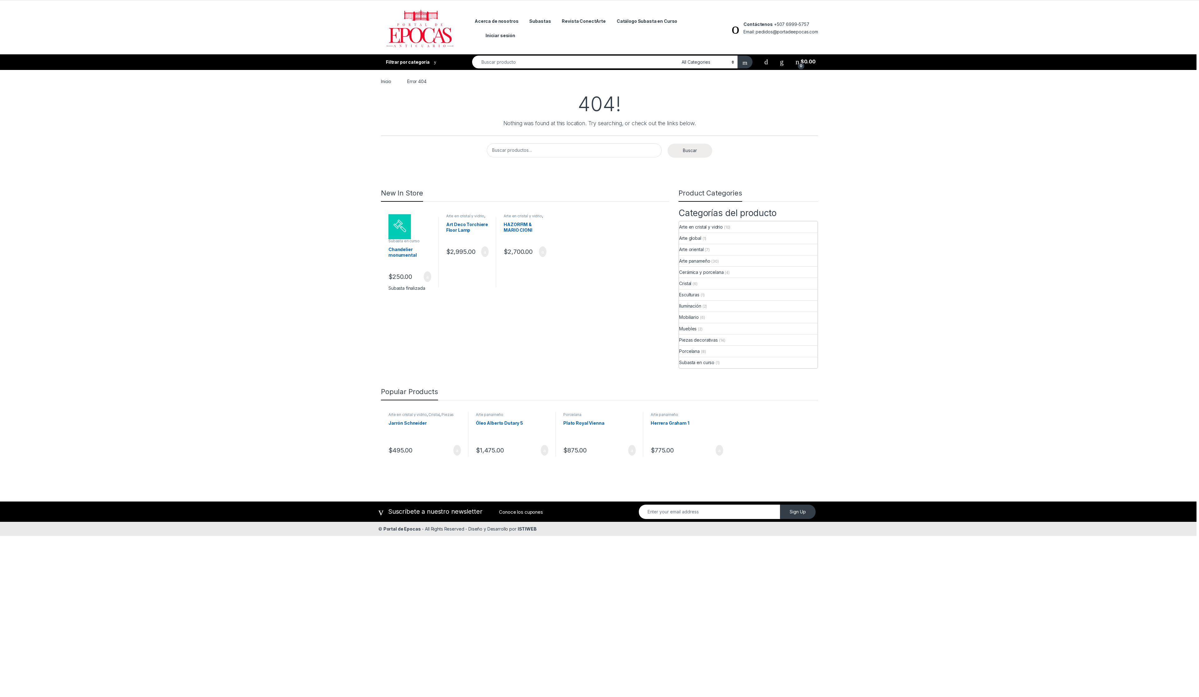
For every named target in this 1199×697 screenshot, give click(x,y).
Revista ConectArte (583, 21)
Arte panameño (694, 261)
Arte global (690, 238)
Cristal (685, 283)
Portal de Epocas (402, 528)
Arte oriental (691, 249)
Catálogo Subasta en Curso (647, 21)
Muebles (688, 328)
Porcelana (689, 351)
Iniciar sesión (500, 35)
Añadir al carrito (482, 251)
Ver (427, 276)
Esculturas (689, 294)
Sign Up (798, 511)
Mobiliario (689, 317)
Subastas (540, 21)
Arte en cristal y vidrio (465, 216)
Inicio (386, 81)
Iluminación (690, 306)
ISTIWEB (527, 528)
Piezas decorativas (698, 340)
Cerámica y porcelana (701, 272)
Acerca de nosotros (496, 21)
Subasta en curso (404, 241)
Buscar (690, 150)
